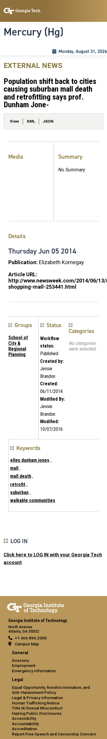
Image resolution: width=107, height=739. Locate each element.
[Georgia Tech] (35, 607)
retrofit (17, 484)
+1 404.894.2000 (31, 638)
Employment (23, 665)
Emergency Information (34, 670)
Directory (20, 660)
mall (14, 468)
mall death (20, 476)
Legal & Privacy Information (37, 697)
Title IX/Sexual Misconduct (37, 708)
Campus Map (27, 643)
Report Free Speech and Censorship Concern (54, 734)
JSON (48, 121)
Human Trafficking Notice (35, 703)
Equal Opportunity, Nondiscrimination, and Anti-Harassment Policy (51, 690)
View (14, 121)
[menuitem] (53, 662)
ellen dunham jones (29, 460)
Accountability (25, 723)
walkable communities (32, 500)
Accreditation (24, 728)
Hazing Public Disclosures (37, 713)
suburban (19, 492)
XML (31, 121)
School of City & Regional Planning (18, 346)
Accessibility (24, 718)
